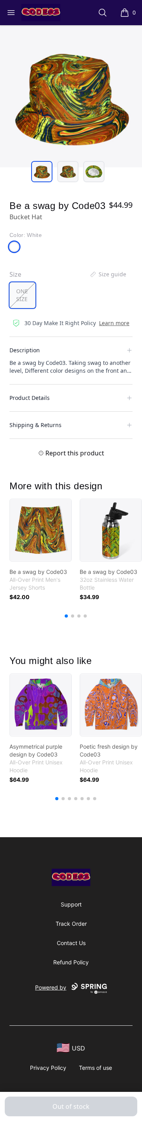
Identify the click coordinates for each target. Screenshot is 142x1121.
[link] (40, 530)
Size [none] (15, 274)
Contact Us (71, 943)
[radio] (22, 295)
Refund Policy (71, 962)
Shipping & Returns (35, 425)
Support (71, 904)
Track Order (71, 923)
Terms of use (95, 1067)
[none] (107, 274)
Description (24, 350)
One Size (22, 295)
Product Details (29, 397)
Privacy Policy (48, 1067)
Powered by (50, 987)
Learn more (114, 323)
